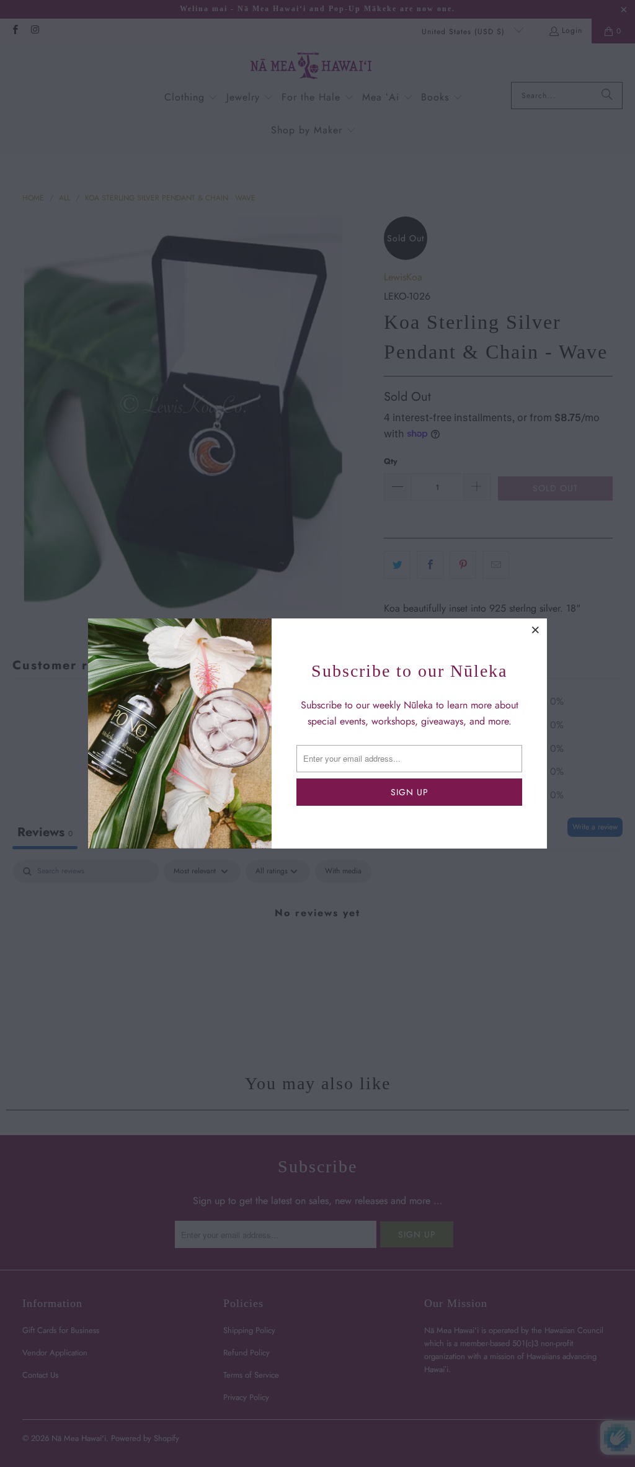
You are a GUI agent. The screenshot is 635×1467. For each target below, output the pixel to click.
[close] (536, 629)
